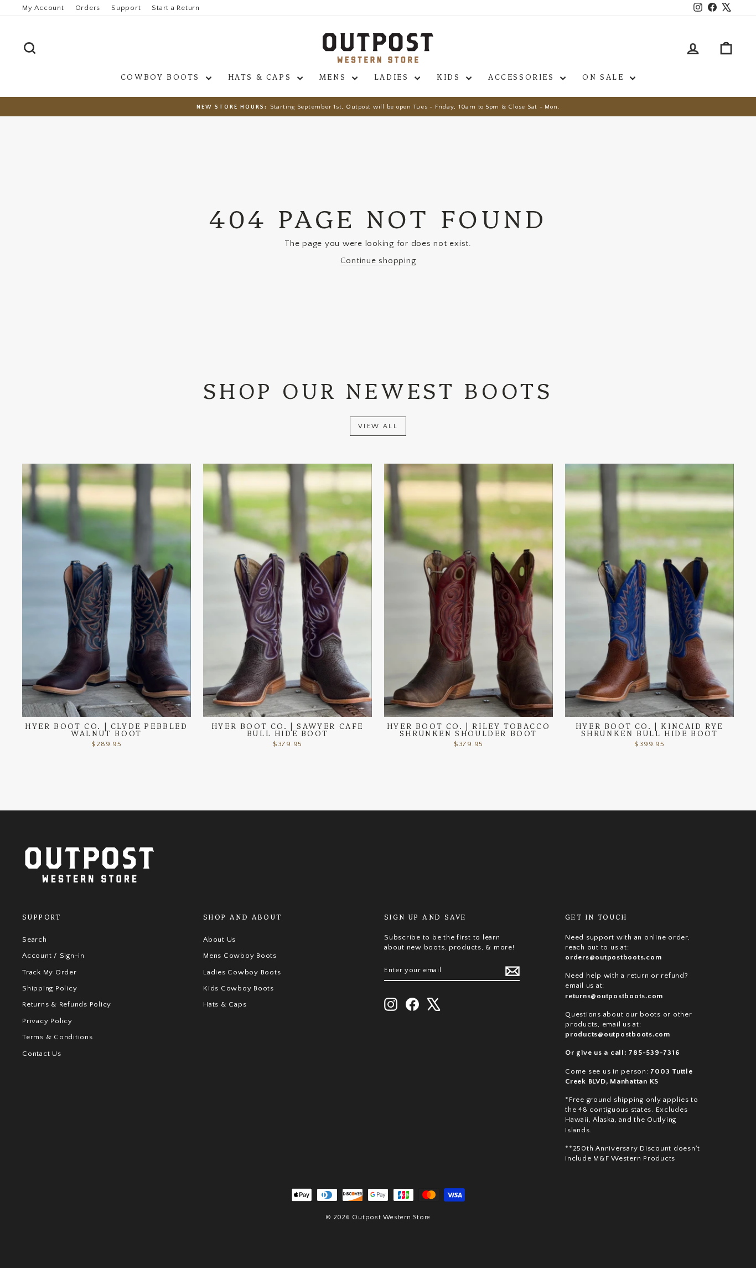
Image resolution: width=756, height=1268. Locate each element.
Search (34, 939)
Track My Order (49, 972)
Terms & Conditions (57, 1037)
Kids (450, 76)
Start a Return (176, 8)
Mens (334, 76)
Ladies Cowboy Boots (242, 972)
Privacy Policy (47, 1021)
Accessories (522, 76)
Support (126, 8)
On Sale (604, 76)
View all (378, 426)
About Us (219, 939)
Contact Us (41, 1053)
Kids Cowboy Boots (238, 988)
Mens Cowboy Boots (240, 955)
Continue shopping (378, 260)
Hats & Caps (261, 76)
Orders (88, 8)
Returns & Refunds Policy (66, 1004)
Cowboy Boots (162, 76)
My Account (43, 8)
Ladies (393, 76)
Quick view (106, 706)
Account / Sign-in (53, 955)
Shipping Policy (49, 988)
